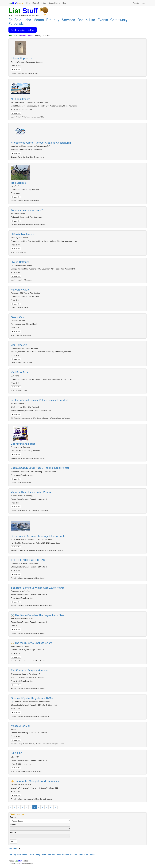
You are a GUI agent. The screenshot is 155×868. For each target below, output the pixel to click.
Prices (92, 854)
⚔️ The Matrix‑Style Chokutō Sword (31, 643)
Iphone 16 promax (21, 58)
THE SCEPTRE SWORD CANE (29, 560)
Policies (73, 854)
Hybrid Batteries (20, 262)
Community (119, 19)
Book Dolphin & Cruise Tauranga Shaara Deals (38, 536)
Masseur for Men (21, 725)
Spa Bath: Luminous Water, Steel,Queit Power (37, 587)
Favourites (16, 69)
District (13, 824)
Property (52, 19)
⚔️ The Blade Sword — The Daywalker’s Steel (37, 615)
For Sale (14, 19)
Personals (16, 23)
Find (28, 3)
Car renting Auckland (23, 443)
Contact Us (83, 854)
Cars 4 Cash (18, 317)
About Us (51, 854)
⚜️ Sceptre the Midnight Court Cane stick (35, 781)
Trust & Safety (63, 854)
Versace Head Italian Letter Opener (31, 492)
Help (64, 3)
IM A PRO (16, 753)
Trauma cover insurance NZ (27, 210)
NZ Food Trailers (20, 99)
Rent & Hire (86, 19)
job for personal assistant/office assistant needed (39, 400)
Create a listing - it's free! (23, 29)
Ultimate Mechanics (22, 234)
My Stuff (35, 3)
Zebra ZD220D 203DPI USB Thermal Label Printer (40, 467)
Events (102, 19)
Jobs (27, 19)
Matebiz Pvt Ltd (20, 289)
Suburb (13, 832)
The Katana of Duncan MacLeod (29, 670)
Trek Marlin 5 (18, 182)
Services (68, 19)
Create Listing (54, 3)
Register (136, 3)
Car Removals (19, 345)
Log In (144, 3)
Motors (38, 19)
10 (51, 807)
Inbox (44, 3)
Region (13, 817)
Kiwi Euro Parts (20, 372)
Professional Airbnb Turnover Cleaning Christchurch (41, 142)
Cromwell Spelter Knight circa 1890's (32, 698)
